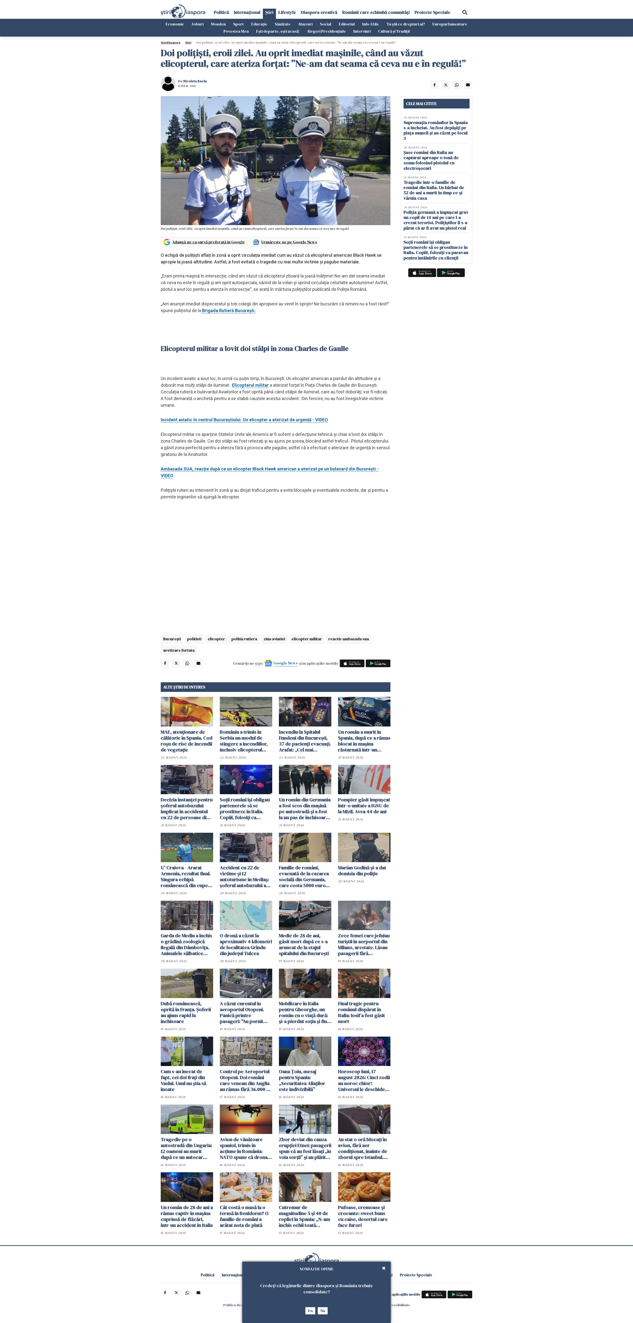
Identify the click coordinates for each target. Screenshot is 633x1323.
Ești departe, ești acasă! (277, 31)
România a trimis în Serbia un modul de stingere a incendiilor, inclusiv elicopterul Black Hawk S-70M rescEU (244, 741)
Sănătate (283, 24)
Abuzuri (305, 24)
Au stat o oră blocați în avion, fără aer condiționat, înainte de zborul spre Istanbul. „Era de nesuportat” (362, 1148)
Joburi (197, 24)
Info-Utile (370, 24)
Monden (218, 24)
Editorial (347, 24)
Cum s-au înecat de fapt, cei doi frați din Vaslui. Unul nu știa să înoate (183, 1080)
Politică (221, 12)
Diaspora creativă (319, 12)
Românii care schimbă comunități (376, 12)
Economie (175, 24)
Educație (259, 24)
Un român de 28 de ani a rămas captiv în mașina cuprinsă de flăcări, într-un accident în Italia (187, 1216)
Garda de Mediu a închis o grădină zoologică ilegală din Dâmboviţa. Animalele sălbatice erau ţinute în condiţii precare (186, 944)
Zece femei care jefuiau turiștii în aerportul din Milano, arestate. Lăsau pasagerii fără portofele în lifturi (364, 944)
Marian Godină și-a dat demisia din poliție (362, 870)
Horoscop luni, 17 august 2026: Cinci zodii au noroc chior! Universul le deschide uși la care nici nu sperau (364, 1080)
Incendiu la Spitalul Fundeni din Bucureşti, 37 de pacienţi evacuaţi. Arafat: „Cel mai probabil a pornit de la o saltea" (305, 741)
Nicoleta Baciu (195, 81)
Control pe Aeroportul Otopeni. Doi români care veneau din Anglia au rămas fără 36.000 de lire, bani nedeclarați (246, 1080)
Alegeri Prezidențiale (326, 31)
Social (325, 24)
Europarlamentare (449, 24)
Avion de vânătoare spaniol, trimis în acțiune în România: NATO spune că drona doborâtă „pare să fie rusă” (244, 1148)
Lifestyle (287, 12)
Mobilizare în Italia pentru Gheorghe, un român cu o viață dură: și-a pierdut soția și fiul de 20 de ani (303, 1012)
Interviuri (362, 31)
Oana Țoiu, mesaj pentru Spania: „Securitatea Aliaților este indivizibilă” (302, 1080)
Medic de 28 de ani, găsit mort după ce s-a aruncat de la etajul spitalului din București (304, 944)
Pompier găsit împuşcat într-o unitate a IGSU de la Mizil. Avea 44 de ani (364, 805)
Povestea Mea (236, 31)
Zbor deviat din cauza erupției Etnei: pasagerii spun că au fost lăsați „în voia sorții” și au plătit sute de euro (305, 1148)
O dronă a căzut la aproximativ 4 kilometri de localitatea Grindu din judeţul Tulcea (246, 944)
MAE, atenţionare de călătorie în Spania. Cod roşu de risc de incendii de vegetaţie (186, 741)
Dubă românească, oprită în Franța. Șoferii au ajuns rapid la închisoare (186, 1012)
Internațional (247, 12)
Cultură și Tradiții (394, 31)
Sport (238, 24)
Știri (269, 12)
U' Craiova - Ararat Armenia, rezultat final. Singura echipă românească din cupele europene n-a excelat (186, 876)
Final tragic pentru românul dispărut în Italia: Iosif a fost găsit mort (361, 1012)
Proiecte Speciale (432, 12)
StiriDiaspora (170, 42)
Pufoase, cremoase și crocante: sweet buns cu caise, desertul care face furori (363, 1216)
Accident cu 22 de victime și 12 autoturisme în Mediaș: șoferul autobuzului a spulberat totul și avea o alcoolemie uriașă (246, 876)
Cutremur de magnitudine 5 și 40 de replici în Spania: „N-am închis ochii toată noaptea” (304, 1216)
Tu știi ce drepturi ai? (405, 24)
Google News (285, 663)
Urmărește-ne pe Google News (289, 242)
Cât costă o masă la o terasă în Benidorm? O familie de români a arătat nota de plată (244, 1216)
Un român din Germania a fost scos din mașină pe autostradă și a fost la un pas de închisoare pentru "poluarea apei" (305, 808)
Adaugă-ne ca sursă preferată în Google (208, 242)
